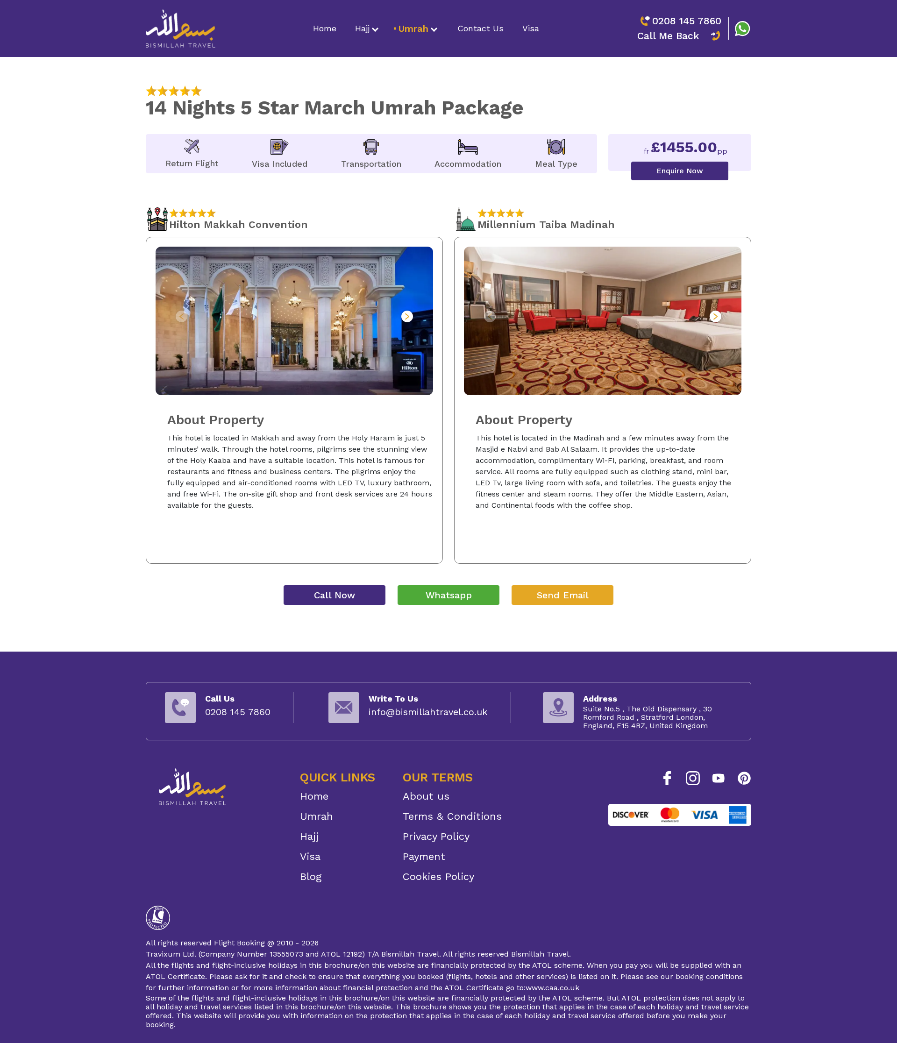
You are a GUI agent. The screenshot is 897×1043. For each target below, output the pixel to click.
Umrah (413, 28)
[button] (407, 316)
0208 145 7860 (686, 21)
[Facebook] (667, 778)
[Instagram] (693, 778)
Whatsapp (449, 595)
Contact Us (480, 28)
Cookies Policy (438, 876)
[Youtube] (719, 778)
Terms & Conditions (452, 816)
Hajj (362, 28)
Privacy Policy (436, 836)
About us (426, 796)
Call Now (334, 595)
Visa (530, 28)
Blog (310, 876)
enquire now (679, 170)
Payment (424, 856)
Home (324, 28)
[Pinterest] (744, 778)
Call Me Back (668, 36)
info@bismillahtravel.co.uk (428, 711)
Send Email (563, 595)
